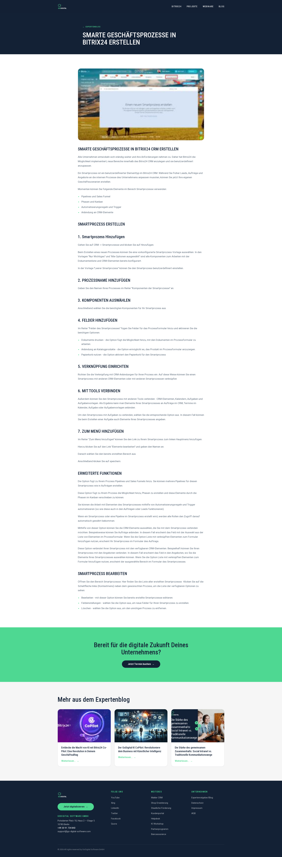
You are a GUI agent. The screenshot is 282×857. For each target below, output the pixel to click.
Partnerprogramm (159, 829)
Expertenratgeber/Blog (202, 797)
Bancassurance (158, 834)
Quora (114, 823)
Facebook (116, 818)
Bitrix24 (176, 6)
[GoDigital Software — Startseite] (62, 6)
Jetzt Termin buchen (141, 664)
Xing (113, 803)
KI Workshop (157, 823)
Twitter (114, 813)
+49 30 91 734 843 (66, 828)
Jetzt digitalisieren (75, 806)
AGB (193, 813)
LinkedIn (115, 808)
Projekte (192, 6)
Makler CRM (157, 797)
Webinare (208, 6)
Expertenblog (91, 27)
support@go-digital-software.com (74, 831)
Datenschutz (197, 803)
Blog (221, 6)
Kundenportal (157, 813)
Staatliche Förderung (161, 808)
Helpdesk (155, 818)
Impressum (196, 808)
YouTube (115, 797)
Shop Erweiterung (159, 803)
